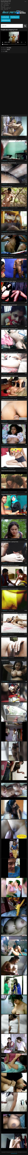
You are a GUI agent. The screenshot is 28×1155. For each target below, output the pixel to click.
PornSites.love (15, 17)
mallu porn (3, 2)
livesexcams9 (14, 1153)
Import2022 (4, 160)
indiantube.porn (6, 20)
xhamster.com (5, 136)
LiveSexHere (5, 17)
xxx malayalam (3, 7)
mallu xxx (6, 9)
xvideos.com (5, 255)
